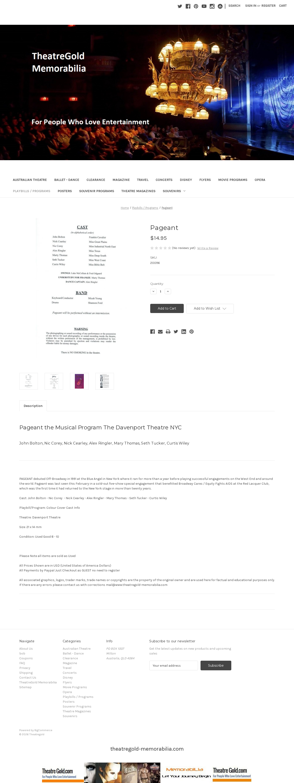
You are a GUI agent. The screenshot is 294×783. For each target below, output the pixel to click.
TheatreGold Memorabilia (38, 682)
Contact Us (27, 678)
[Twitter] (180, 6)
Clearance (96, 180)
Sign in (250, 6)
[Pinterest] (196, 6)
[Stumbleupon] (220, 6)
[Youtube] (204, 6)
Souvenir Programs (96, 191)
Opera (260, 180)
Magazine (121, 180)
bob (22, 653)
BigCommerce (43, 730)
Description (33, 406)
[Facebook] (188, 6)
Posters (65, 191)
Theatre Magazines (138, 191)
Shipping (26, 673)
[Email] (160, 331)
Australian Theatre (30, 180)
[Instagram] (212, 6)
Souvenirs (172, 191)
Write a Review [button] (207, 248)
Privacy (24, 668)
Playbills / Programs (31, 191)
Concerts (164, 180)
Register (268, 6)
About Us (26, 649)
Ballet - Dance (66, 180)
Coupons (26, 658)
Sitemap (25, 687)
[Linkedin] (183, 331)
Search (234, 6)
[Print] (168, 331)
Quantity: (157, 283)
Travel (142, 180)
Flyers (205, 180)
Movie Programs (232, 180)
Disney (186, 180)
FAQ (22, 663)
